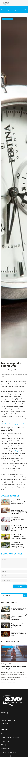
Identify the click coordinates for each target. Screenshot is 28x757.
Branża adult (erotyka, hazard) (10, 737)
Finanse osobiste (6, 748)
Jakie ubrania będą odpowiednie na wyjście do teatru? (18, 633)
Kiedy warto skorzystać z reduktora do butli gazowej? (18, 625)
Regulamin (4, 723)
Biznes (3, 734)
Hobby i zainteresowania (8, 752)
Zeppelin (17, 451)
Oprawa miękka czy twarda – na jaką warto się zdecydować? (19, 511)
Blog (2, 717)
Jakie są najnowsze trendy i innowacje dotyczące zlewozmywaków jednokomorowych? (19, 617)
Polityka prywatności (8, 720)
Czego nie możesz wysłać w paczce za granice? (18, 502)
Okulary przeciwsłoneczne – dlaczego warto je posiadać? (19, 529)
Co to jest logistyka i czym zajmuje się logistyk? (18, 608)
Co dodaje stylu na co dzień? (17, 520)
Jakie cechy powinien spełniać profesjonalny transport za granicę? (18, 546)
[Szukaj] (25, 595)
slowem (3, 370)
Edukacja (4, 745)
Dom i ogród (5, 741)
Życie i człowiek (7, 19)
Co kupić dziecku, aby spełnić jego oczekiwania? (18, 537)
